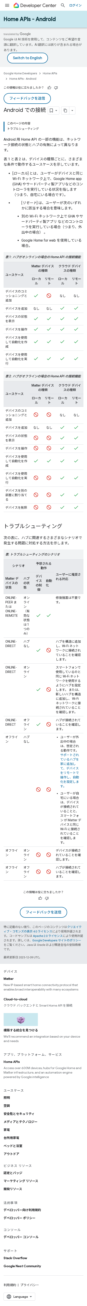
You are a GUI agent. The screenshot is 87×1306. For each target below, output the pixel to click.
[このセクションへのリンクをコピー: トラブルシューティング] (66, 526)
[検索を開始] (63, 5)
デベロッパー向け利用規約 (22, 1210)
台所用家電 (11, 1138)
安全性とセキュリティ (19, 1114)
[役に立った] (49, 87)
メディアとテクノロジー (20, 1122)
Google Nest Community (22, 1266)
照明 (7, 1098)
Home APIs (50, 73)
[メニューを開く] (7, 5)
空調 (7, 1106)
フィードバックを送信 (27, 98)
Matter (9, 979)
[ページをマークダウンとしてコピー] (65, 110)
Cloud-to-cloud (15, 999)
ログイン (75, 5)
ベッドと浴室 (13, 1146)
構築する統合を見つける (21, 1030)
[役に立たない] (56, 87)
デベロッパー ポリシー (19, 1218)
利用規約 (10, 1285)
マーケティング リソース (21, 1181)
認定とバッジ (13, 1173)
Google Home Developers (20, 73)
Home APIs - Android (30, 19)
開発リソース (13, 1189)
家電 (7, 1130)
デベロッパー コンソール (21, 1237)
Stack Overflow (15, 1258)
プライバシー (29, 1285)
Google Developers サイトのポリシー (56, 940)
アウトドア (11, 1154)
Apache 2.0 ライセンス (48, 936)
